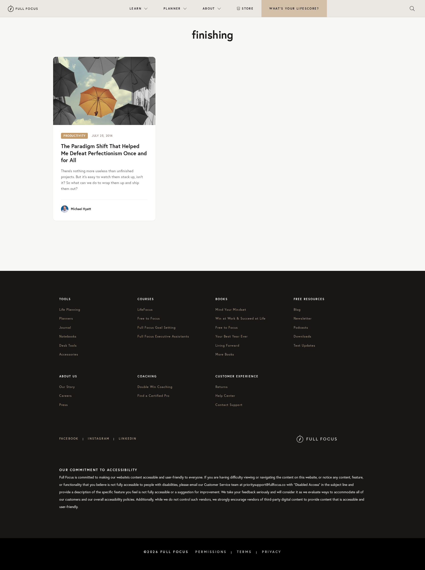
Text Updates (304, 345)
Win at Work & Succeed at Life (240, 318)
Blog (297, 310)
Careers (65, 396)
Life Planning (69, 310)
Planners (66, 318)
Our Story (67, 387)
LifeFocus (145, 310)
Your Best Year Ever (231, 336)
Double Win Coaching (155, 387)
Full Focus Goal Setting (156, 327)
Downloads (302, 336)
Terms (244, 552)
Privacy (272, 552)
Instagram (98, 438)
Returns (221, 387)
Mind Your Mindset (230, 310)
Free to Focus (148, 318)
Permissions (211, 552)
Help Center (225, 396)
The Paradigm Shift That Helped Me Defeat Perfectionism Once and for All (104, 153)
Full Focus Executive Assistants (163, 336)
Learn (136, 8)
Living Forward (227, 345)
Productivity (74, 136)
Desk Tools (68, 345)
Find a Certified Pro (153, 396)
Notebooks (67, 336)
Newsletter (303, 318)
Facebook (68, 438)
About (209, 8)
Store (248, 8)
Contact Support (229, 405)
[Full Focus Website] (317, 438)
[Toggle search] (412, 9)
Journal (65, 327)
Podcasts (301, 327)
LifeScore (294, 8)
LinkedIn (128, 438)
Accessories (68, 354)
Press (63, 405)
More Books (224, 354)
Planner (172, 8)
